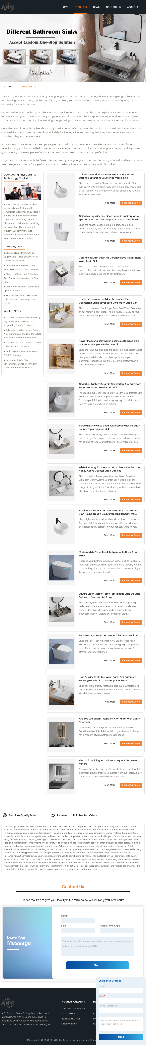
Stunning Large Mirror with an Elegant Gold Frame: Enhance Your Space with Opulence (21, 256)
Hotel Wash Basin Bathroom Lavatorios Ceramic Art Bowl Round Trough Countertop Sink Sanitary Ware (108, 512)
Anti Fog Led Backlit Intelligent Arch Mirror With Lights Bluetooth (109, 720)
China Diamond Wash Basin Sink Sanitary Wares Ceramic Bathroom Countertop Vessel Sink (106, 176)
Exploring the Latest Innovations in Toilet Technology (21, 353)
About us (132, 7)
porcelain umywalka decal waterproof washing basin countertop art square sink (109, 427)
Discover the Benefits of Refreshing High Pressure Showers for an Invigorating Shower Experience (22, 321)
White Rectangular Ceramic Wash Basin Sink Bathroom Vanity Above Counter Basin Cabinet (110, 469)
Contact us (113, 7)
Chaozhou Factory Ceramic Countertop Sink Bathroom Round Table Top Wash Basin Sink (110, 385)
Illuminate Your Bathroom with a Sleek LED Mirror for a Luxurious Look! (21, 267)
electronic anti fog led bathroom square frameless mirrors (108, 762)
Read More (109, 203)
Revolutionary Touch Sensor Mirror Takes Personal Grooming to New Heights (22, 299)
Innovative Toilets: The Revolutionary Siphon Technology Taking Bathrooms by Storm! (20, 363)
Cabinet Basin (69, 1023)
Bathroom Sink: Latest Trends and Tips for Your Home (21, 288)
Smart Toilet (68, 1013)
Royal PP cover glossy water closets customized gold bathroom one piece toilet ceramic (109, 342)
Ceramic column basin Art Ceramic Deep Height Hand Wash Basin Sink (110, 259)
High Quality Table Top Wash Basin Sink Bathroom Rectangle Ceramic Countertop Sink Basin (107, 678)
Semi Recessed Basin (73, 1008)
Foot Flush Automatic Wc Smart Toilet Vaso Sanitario (109, 635)
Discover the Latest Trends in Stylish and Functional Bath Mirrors (22, 344)
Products (81, 7)
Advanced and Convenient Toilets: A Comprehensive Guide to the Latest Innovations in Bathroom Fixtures (22, 334)
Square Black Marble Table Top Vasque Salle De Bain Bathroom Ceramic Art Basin (109, 595)
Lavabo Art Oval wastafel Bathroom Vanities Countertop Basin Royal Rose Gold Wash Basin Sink (108, 301)
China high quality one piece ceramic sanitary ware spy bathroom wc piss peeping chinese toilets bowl (109, 217)
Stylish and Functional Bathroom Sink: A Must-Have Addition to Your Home (21, 278)
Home (65, 7)
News (96, 7)
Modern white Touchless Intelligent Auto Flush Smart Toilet (108, 554)
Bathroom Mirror (70, 1018)
